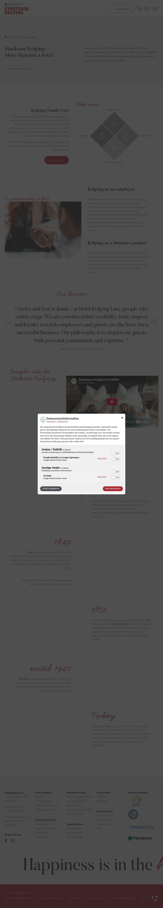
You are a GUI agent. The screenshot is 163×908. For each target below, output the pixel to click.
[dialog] (81, 454)
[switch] (116, 453)
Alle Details (102, 459)
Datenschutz (63, 422)
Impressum (51, 422)
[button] (113, 453)
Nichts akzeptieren (51, 488)
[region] (81, 464)
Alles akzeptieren (112, 488)
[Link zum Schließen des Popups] (122, 418)
